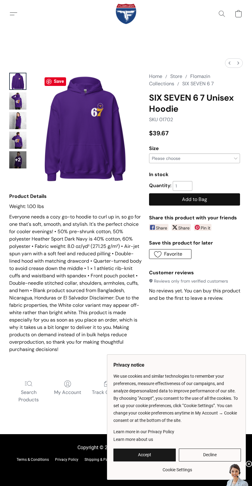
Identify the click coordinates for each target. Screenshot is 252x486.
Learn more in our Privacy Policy (143, 431)
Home (155, 76)
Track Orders (106, 392)
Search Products (28, 396)
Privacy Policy (66, 459)
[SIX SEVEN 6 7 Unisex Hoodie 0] (17, 81)
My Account (67, 392)
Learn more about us (133, 439)
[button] (126, 14)
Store (176, 76)
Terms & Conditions (33, 459)
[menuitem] (229, 63)
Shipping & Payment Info (105, 459)
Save (59, 81)
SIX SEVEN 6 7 (198, 83)
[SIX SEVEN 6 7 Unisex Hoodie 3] (17, 140)
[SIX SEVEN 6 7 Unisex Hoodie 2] (17, 120)
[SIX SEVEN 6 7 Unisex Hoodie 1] (17, 101)
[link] (177, 467)
